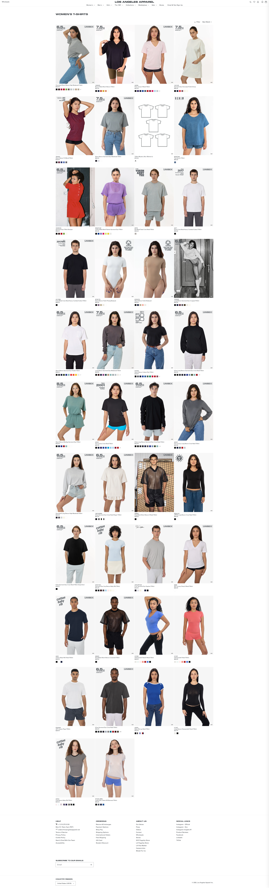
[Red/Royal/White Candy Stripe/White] (61, 805)
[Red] (148, 91)
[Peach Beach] (143, 305)
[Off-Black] (177, 375)
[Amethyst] (99, 305)
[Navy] (99, 91)
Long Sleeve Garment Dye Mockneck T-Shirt (108, 370)
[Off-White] (108, 91)
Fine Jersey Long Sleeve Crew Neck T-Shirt (186, 443)
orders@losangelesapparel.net (69, 830)
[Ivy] (64, 375)
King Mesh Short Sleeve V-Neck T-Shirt (146, 515)
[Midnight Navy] (138, 305)
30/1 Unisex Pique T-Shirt (63, 729)
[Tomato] (180, 91)
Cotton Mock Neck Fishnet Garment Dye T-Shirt (109, 229)
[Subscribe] (91, 864)
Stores (138, 837)
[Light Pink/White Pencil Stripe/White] (57, 805)
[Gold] (76, 375)
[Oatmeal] (78, 89)
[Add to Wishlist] (93, 82)
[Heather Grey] (157, 91)
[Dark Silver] (106, 732)
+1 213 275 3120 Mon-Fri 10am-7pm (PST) (64, 825)
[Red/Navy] (143, 733)
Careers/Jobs (140, 848)
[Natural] (111, 234)
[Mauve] (182, 91)
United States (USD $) (64, 883)
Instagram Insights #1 (184, 830)
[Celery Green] (66, 89)
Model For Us (141, 851)
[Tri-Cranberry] (59, 162)
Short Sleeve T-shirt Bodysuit (143, 301)
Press (138, 827)
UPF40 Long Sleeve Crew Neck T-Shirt (185, 515)
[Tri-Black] (57, 162)
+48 (120, 731)
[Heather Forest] (148, 376)
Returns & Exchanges (103, 824)
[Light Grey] (99, 161)
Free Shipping (101, 837)
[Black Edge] (96, 161)
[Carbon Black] (99, 732)
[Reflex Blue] (99, 234)
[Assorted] (57, 589)
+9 (120, 447)
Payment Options (102, 827)
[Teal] (108, 448)
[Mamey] (101, 91)
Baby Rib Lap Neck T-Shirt (142, 729)
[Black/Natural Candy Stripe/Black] (71, 805)
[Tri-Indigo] (61, 162)
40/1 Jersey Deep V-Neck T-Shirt (183, 586)
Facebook (179, 835)
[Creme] (185, 91)
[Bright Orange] (74, 375)
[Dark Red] (197, 375)
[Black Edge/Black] (96, 519)
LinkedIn (179, 837)
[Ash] (74, 89)
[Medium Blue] (148, 662)
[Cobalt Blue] (66, 375)
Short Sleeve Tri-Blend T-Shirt (64, 158)
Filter (198, 22)
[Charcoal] (108, 732)
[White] (101, 161)
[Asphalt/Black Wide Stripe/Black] (74, 805)
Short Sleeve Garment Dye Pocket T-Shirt (68, 370)
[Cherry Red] (64, 89)
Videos (138, 830)
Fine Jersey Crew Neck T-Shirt (104, 443)
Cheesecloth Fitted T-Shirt (181, 657)
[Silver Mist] (71, 89)
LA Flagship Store (142, 843)
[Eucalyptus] (113, 375)
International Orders (103, 835)
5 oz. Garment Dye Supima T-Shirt (144, 586)
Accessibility (60, 843)
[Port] (180, 305)
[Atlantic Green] (69, 375)
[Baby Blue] (111, 448)
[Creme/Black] (101, 519)
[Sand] (76, 89)
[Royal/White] (140, 733)
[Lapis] (143, 376)
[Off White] (113, 590)
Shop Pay (99, 830)
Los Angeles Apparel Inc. (205, 882)
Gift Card (99, 840)
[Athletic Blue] (64, 162)
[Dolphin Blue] (182, 305)
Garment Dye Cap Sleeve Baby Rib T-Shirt (107, 586)
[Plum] (103, 375)
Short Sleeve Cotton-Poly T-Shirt (144, 372)
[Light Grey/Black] (99, 519)
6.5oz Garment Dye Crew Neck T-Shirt (106, 727)
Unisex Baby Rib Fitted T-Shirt (64, 657)
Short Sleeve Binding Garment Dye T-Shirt (68, 442)
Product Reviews (182, 832)
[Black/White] (138, 733)
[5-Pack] (135, 161)
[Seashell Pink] (108, 590)
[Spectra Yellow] (108, 234)
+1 (80, 375)
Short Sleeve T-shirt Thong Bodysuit (105, 301)
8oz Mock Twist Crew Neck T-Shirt (144, 229)
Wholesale (140, 835)
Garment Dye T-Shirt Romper (64, 229)
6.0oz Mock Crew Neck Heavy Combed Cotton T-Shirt (71, 301)
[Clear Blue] (190, 375)
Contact (139, 832)
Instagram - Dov (182, 827)
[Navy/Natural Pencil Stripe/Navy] (66, 805)
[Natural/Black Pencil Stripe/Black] (69, 805)
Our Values (140, 824)
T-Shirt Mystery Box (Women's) (144, 156)
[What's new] (262, 2)
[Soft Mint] (138, 662)
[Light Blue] (155, 91)
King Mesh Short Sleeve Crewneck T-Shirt (107, 657)
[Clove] (118, 732)
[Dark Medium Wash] (175, 162)
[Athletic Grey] (66, 162)
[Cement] (103, 305)
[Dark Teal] (111, 732)
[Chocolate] (59, 89)
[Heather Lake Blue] (145, 376)
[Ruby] (61, 89)
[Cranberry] (150, 91)
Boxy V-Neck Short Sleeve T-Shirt (104, 87)
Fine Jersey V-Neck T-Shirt (142, 87)
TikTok (178, 840)
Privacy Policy (61, 835)
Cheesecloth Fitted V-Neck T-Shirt (144, 657)
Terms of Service (61, 832)
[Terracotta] (106, 91)
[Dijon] (103, 91)
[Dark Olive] (185, 305)
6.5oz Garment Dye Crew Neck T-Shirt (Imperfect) (70, 585)
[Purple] (138, 91)
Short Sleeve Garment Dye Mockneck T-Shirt (108, 156)
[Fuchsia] (152, 91)
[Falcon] (69, 89)
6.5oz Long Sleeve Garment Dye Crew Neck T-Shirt (189, 370)
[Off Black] (57, 89)
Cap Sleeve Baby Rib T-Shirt (64, 800)
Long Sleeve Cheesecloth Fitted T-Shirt (185, 729)
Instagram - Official (183, 824)
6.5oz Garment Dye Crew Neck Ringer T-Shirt (108, 515)
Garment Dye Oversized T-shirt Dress (185, 87)
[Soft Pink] (140, 662)
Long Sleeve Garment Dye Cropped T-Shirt (186, 301)
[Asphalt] (145, 91)
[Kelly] (150, 376)
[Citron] (106, 234)
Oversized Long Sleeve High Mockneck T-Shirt (69, 513)
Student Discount (102, 843)
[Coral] (143, 662)
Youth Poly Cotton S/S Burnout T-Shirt (106, 800)
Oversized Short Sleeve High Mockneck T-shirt (69, 85)
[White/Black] (103, 519)
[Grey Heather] (135, 234)
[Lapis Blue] (143, 91)
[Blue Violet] (101, 234)
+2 (80, 89)
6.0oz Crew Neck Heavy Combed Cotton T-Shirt (187, 229)
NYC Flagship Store (143, 840)
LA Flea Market (141, 846)
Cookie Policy (60, 837)
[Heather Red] (152, 376)
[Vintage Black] (59, 375)
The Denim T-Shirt (179, 158)
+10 (199, 375)
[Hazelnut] (101, 305)
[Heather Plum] (157, 376)
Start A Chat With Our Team (65, 840)
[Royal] (106, 448)
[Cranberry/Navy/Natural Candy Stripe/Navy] (64, 805)
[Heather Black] (138, 376)
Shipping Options (102, 832)
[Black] (135, 91)
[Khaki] (108, 375)
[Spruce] (106, 375)
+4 (159, 91)
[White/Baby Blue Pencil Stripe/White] (59, 805)
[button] (250, 2)
